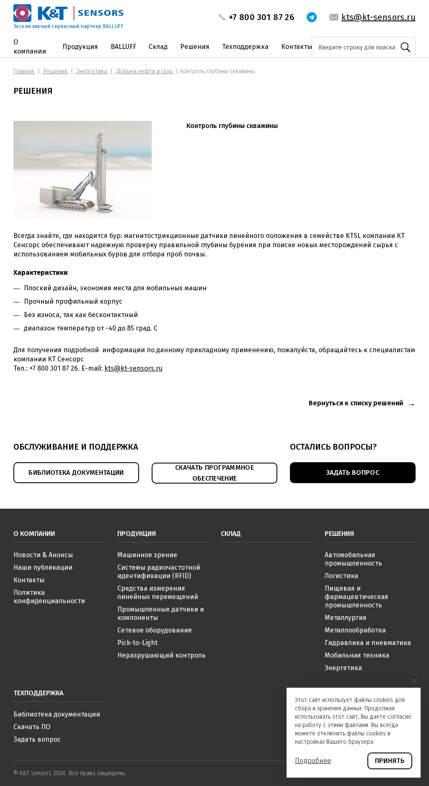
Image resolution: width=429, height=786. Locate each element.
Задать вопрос (37, 739)
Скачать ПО (31, 727)
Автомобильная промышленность (353, 559)
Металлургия (346, 618)
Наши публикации (42, 567)
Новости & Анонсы (43, 555)
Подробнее (313, 761)
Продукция (80, 47)
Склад (158, 47)
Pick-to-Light (137, 643)
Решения (194, 47)
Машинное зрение (147, 555)
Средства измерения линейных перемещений (157, 592)
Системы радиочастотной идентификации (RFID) (158, 571)
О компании (29, 46)
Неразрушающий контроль (161, 655)
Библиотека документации (56, 714)
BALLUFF (123, 47)
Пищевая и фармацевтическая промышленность (356, 596)
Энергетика (92, 71)
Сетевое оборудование (154, 630)
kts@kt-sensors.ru (378, 17)
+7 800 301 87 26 (261, 17)
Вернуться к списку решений (356, 403)
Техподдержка (245, 47)
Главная (24, 71)
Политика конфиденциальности (49, 597)
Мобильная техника (357, 655)
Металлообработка (355, 630)
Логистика (341, 576)
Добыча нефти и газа (144, 71)
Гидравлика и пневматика (368, 643)
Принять (390, 761)
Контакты (296, 47)
